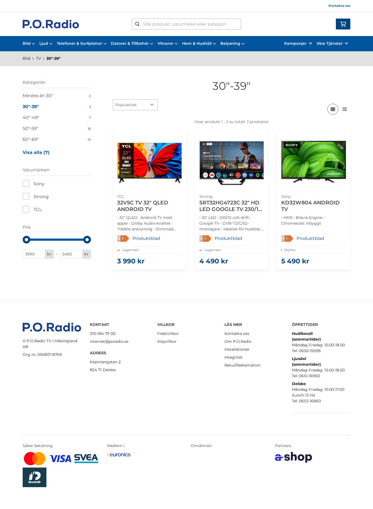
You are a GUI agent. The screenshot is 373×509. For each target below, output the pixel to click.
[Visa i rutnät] (332, 109)
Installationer (237, 349)
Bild (27, 43)
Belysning (230, 43)
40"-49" (57, 117)
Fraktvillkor (168, 333)
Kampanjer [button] (295, 43)
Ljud (43, 43)
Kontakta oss (339, 6)
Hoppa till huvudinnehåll (184, 7)
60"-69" (57, 139)
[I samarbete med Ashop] (293, 457)
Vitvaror (165, 43)
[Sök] (137, 24)
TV (38, 58)
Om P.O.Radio (237, 341)
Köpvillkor (167, 341)
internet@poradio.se (109, 341)
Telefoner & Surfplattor (79, 43)
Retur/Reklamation (242, 365)
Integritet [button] (233, 357)
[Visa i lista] (344, 109)
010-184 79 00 (103, 333)
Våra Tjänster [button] (329, 43)
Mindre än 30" (57, 95)
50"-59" (57, 128)
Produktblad (146, 238)
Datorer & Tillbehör (130, 43)
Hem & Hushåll (197, 43)
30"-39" (53, 58)
